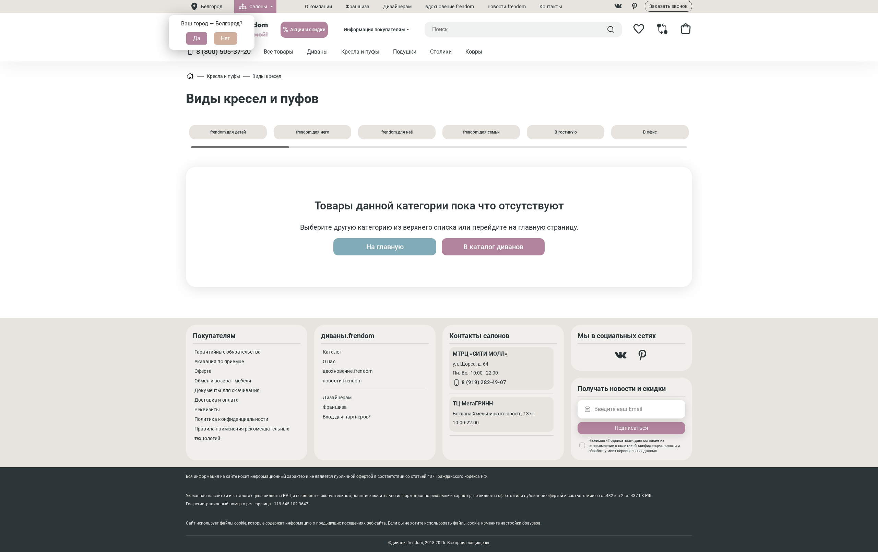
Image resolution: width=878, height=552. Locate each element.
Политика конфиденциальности (231, 419)
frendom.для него (312, 132)
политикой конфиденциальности (647, 446)
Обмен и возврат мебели (222, 380)
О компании (318, 6)
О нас (329, 361)
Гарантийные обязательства (227, 352)
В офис (650, 132)
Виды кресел (266, 76)
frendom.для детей (228, 132)
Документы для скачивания (227, 390)
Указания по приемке (219, 361)
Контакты (550, 6)
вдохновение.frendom (449, 6)
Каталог (332, 352)
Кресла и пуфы (223, 76)
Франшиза (357, 6)
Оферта (203, 371)
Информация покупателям (374, 29)
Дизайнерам (397, 6)
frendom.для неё (397, 132)
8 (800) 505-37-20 (223, 51)
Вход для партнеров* (347, 416)
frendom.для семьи (481, 132)
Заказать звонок (668, 6)
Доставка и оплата (216, 400)
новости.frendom (507, 6)
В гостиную (566, 132)
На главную (385, 247)
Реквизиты (207, 409)
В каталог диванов (493, 247)
